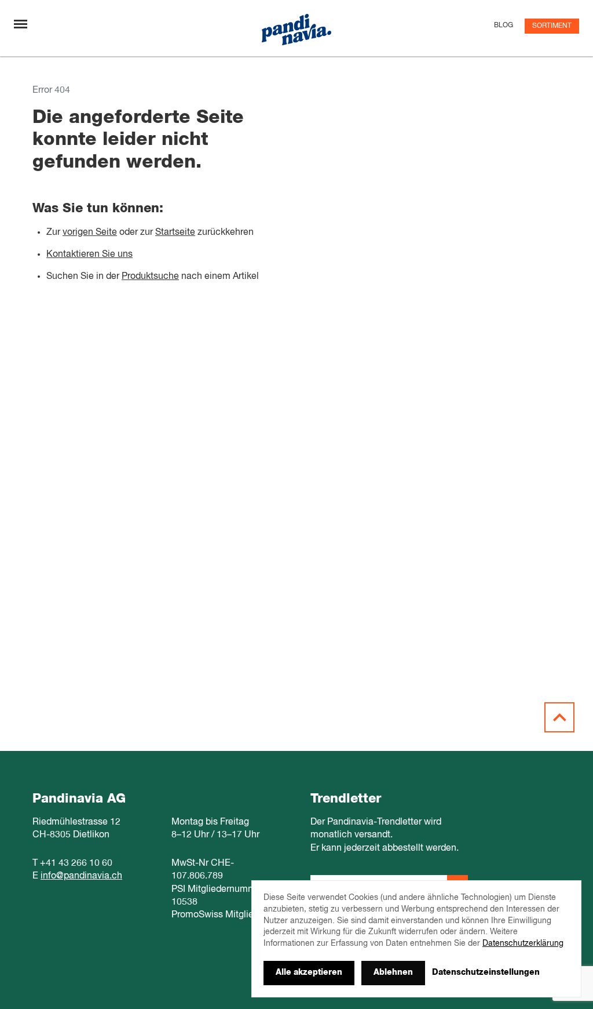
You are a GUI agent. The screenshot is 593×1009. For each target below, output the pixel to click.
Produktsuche (150, 276)
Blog (503, 25)
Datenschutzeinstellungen (486, 972)
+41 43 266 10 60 (76, 863)
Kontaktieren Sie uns (89, 254)
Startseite (175, 232)
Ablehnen (393, 972)
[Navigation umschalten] (20, 24)
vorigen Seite (90, 232)
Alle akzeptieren (309, 972)
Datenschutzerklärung (522, 943)
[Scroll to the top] (559, 717)
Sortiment (552, 26)
